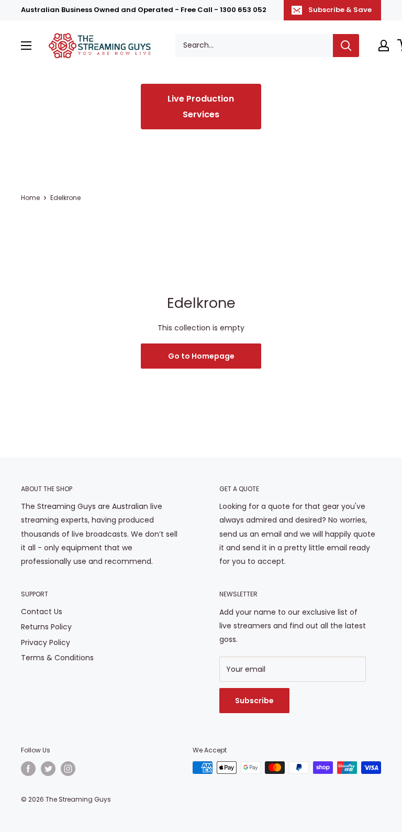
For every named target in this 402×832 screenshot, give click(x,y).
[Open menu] (26, 45)
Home (30, 197)
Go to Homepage (201, 356)
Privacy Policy (45, 642)
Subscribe (254, 700)
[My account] (383, 45)
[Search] (346, 45)
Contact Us (41, 611)
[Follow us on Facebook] (28, 768)
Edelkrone (65, 197)
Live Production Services (201, 106)
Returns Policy (46, 627)
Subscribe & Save (340, 10)
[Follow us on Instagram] (68, 768)
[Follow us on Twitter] (48, 768)
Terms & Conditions (57, 657)
